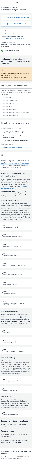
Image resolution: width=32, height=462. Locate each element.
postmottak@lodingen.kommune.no (17, 147)
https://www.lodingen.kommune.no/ (12, 38)
